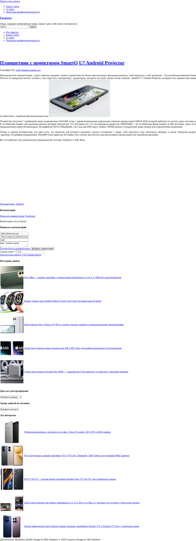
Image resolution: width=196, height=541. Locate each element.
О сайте (10, 9)
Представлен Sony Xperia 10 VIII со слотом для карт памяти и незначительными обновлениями (74, 324)
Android (19, 204)
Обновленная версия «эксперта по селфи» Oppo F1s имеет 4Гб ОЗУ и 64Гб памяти (67, 432)
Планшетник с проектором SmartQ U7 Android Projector (62, 62)
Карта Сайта (12, 6)
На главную (12, 32)
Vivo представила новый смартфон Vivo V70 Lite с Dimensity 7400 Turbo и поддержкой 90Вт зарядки (76, 455)
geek (18, 70)
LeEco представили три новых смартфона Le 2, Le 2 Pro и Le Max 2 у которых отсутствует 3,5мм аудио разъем (81, 502)
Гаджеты (6, 18)
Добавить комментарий (42, 249)
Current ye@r (7, 251)
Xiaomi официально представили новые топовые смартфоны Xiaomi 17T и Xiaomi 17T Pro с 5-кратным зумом (81, 526)
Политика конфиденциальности (23, 12)
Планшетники (7, 204)
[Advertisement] (98, 52)
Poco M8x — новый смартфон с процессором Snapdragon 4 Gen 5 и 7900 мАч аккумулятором (72, 277)
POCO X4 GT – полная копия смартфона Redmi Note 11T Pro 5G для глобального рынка (70, 479)
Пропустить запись (10, 1)
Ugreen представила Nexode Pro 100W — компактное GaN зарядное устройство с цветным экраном (76, 371)
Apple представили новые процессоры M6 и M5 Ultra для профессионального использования (73, 348)
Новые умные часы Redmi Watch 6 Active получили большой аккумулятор (62, 301)
